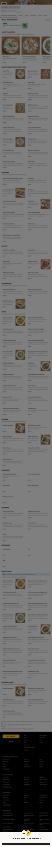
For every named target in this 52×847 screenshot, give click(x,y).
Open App (26, 844)
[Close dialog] (49, 834)
